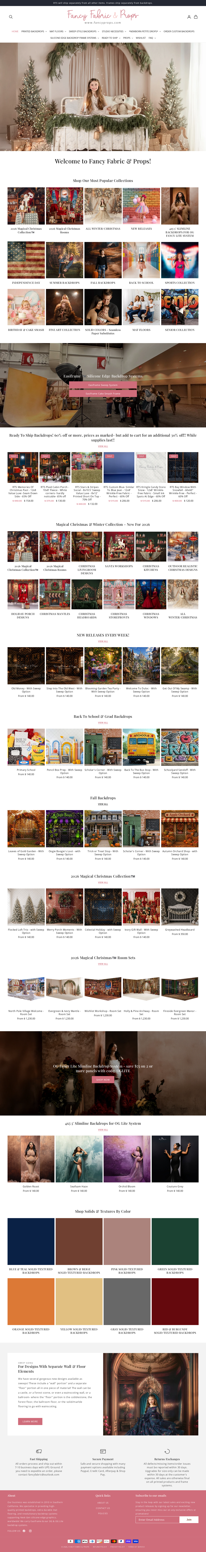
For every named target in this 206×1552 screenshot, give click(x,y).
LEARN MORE (30, 1421)
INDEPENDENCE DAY (26, 282)
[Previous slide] (4, 97)
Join (189, 1519)
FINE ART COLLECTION (64, 330)
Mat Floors (56, 31)
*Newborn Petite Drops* (143, 31)
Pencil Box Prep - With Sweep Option (64, 771)
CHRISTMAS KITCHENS (151, 567)
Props (126, 37)
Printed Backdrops (32, 31)
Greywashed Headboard (180, 929)
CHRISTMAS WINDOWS (151, 615)
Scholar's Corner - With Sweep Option (103, 771)
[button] (11, 17)
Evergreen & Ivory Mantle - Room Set (64, 1013)
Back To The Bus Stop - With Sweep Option (141, 771)
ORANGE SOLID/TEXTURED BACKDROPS (30, 1331)
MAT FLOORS (141, 330)
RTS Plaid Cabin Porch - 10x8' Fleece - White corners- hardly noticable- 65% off (55, 492)
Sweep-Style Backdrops (82, 31)
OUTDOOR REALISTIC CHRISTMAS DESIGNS (183, 567)
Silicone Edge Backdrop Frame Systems (73, 37)
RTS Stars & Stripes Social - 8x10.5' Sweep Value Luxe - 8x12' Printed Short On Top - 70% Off (87, 493)
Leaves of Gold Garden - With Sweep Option (26, 853)
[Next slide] (202, 97)
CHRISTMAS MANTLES (55, 614)
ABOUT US (103, 1502)
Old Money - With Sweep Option (26, 690)
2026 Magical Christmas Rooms (64, 230)
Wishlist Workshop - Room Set (103, 1011)
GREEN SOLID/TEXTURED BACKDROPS (175, 1271)
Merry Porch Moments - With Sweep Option (64, 931)
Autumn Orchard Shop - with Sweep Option (179, 853)
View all (103, 446)
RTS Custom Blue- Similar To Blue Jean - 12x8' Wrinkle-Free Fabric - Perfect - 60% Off (119, 492)
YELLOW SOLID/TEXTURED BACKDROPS (79, 1331)
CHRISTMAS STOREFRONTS (119, 615)
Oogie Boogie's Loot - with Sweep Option (65, 853)
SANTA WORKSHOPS (119, 566)
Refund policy (100, 1547)
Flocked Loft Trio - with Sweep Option (26, 931)
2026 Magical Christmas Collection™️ (26, 230)
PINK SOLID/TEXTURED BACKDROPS (127, 1271)
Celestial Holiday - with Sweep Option (103, 931)
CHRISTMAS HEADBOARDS (87, 615)
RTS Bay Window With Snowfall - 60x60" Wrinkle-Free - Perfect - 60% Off (183, 492)
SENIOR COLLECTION (180, 330)
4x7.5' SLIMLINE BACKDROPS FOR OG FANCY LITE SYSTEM (180, 232)
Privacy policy (117, 1547)
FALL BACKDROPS (103, 282)
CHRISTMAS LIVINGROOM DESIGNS (87, 569)
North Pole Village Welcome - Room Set (26, 1013)
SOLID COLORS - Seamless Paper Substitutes (103, 331)
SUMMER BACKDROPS (65, 282)
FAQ (151, 37)
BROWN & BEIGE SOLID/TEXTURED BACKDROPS (79, 1271)
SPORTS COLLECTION (180, 282)
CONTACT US (103, 1508)
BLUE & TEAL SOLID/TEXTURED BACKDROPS (31, 1271)
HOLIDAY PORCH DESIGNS (23, 615)
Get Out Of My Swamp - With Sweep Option (180, 690)
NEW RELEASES (141, 228)
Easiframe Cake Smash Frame (103, 393)
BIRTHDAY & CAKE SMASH (26, 330)
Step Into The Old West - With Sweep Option (64, 690)
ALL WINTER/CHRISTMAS (103, 228)
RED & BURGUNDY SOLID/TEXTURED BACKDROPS (175, 1331)
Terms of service (136, 1547)
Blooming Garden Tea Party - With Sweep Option (102, 690)
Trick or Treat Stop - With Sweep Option (103, 853)
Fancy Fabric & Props (78, 1547)
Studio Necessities (112, 31)
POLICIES (103, 1513)
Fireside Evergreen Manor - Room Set (179, 1013)
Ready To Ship (110, 37)
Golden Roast (31, 1186)
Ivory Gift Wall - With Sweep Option (141, 931)
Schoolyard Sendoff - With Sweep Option (180, 771)
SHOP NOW (103, 1079)
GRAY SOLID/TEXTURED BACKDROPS (127, 1331)
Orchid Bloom (127, 1186)
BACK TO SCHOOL (141, 282)
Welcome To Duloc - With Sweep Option (141, 690)
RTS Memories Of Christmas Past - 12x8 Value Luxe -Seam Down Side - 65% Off (23, 492)
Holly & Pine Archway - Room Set (141, 1013)
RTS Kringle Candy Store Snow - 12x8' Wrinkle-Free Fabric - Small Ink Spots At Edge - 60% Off (151, 492)
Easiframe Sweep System (102, 384)
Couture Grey (175, 1186)
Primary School (26, 770)
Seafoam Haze (79, 1186)
